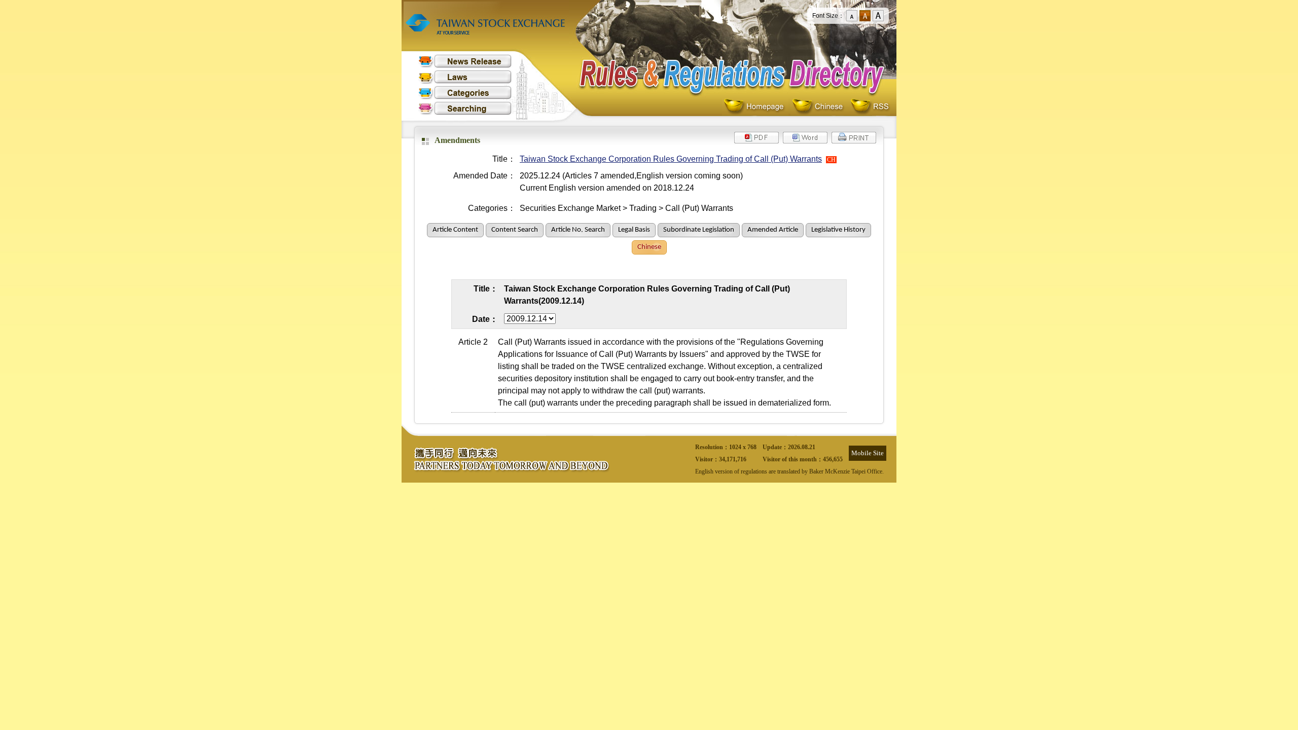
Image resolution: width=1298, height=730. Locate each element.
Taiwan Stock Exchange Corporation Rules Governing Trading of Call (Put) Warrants (671, 159)
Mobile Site (867, 453)
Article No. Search (578, 230)
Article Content (455, 230)
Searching (465, 108)
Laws (465, 77)
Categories (465, 92)
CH (831, 159)
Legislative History (838, 230)
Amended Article (772, 230)
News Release (465, 61)
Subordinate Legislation (698, 230)
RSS (869, 107)
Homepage (756, 107)
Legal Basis (634, 230)
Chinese (819, 107)
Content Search (514, 230)
